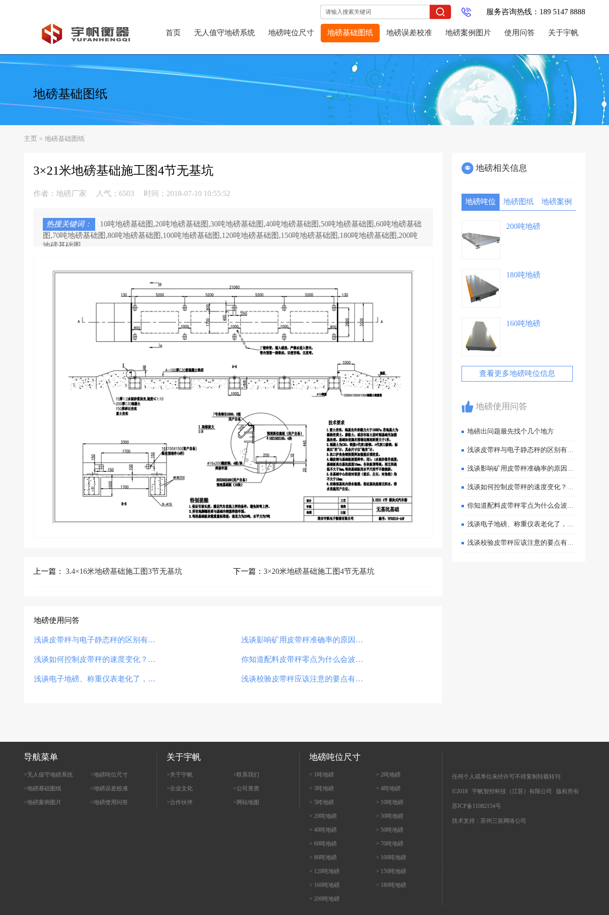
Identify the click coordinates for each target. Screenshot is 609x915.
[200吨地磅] (481, 239)
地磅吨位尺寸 (291, 33)
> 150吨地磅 (391, 871)
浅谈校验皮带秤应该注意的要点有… (302, 679)
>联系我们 (246, 774)
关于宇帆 (563, 33)
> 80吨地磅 (323, 857)
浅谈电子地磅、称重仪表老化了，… (95, 679)
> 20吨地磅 (323, 816)
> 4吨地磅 (388, 788)
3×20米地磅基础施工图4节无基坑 (319, 571)
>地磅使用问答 (109, 802)
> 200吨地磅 (324, 898)
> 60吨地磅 (323, 843)
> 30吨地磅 (389, 816)
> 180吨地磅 (391, 885)
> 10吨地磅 (389, 802)
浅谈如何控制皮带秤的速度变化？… (95, 659)
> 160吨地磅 (324, 885)
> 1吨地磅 (321, 774)
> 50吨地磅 (389, 829)
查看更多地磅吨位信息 (517, 373)
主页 (30, 138)
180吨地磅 (523, 275)
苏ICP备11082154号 (476, 806)
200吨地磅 (523, 226)
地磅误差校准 (409, 33)
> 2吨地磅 (388, 774)
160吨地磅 (523, 323)
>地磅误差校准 (109, 788)
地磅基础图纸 (350, 33)
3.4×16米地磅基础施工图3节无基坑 (124, 571)
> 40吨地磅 (323, 829)
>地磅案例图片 (42, 802)
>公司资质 (246, 788)
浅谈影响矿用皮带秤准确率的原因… (302, 640)
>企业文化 (180, 788)
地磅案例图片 (468, 33)
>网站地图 (246, 802)
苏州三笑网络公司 (503, 820)
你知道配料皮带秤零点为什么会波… (302, 659)
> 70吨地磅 (389, 843)
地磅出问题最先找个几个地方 (510, 431)
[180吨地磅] (481, 288)
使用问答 (519, 33)
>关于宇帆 (180, 774)
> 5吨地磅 (321, 802)
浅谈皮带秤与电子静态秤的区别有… (95, 640)
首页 (173, 33)
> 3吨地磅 (321, 788)
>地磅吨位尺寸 (109, 774)
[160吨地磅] (481, 336)
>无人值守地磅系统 (48, 774)
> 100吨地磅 (391, 857)
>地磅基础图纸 (42, 788)
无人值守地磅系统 (224, 33)
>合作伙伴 (180, 802)
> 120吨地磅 (324, 871)
